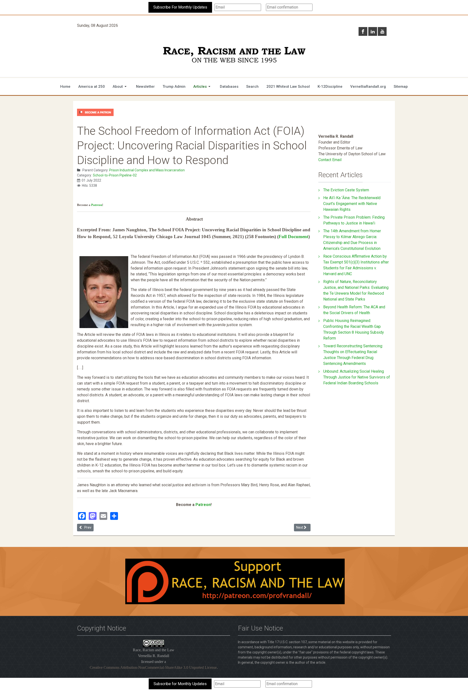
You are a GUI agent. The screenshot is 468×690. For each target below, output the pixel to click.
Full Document (293, 236)
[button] (120, 86)
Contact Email (329, 159)
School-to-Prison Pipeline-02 (115, 175)
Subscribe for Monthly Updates (180, 683)
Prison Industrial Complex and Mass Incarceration (147, 170)
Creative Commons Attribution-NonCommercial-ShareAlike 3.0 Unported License (153, 667)
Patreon (96, 205)
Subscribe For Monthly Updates (180, 7)
